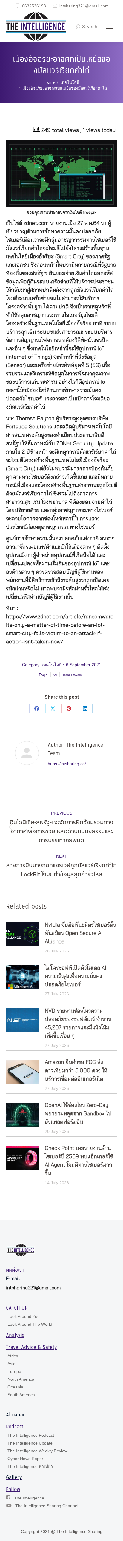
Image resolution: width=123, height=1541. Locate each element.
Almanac (15, 1415)
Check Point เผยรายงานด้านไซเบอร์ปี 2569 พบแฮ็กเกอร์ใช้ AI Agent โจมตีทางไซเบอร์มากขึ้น (79, 1161)
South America (21, 1394)
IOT (55, 674)
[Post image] (22, 934)
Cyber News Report (25, 1458)
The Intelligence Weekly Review (37, 1450)
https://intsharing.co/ (67, 763)
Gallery (14, 1478)
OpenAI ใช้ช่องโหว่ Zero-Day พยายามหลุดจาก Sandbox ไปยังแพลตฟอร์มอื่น (78, 1114)
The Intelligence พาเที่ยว (30, 1466)
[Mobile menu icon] (110, 26)
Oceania (15, 1387)
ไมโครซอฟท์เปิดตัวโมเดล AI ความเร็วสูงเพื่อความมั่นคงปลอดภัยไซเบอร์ (75, 976)
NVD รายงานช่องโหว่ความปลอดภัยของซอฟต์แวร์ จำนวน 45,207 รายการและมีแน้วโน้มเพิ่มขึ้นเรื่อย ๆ (78, 1023)
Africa (12, 1355)
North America (20, 1379)
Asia (11, 1363)
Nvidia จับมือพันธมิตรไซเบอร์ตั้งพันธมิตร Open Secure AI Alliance (80, 933)
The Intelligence (29, 1498)
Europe (14, 1371)
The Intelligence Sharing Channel (46, 1505)
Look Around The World (29, 1324)
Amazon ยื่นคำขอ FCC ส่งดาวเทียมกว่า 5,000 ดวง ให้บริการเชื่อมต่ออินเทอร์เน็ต (76, 1071)
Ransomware (72, 674)
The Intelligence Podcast (30, 1435)
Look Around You (23, 1316)
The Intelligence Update (30, 1443)
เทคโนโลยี (51, 664)
